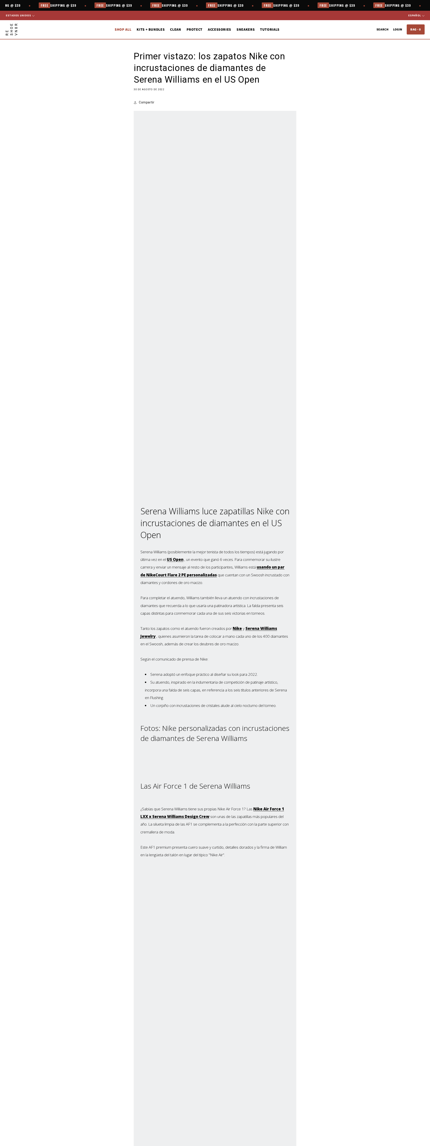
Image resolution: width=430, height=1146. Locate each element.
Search (382, 29)
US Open (175, 559)
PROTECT (194, 29)
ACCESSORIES (219, 29)
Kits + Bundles (151, 29)
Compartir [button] (146, 102)
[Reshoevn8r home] (11, 29)
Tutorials (270, 29)
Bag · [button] (415, 29)
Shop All (123, 29)
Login (397, 29)
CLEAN (175, 29)
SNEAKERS (245, 29)
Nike (237, 628)
